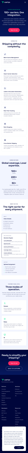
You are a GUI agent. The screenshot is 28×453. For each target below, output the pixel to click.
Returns (3, 400)
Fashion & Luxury (18, 393)
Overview (4, 389)
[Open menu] (25, 2)
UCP (2, 415)
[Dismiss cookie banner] (23, 429)
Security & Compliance (20, 426)
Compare (17, 421)
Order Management (6, 391)
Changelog (4, 419)
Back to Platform (14, 368)
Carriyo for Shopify (19, 419)
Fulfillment (4, 393)
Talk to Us (14, 30)
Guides (16, 424)
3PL (16, 395)
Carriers (16, 415)
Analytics (3, 402)
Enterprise (17, 389)
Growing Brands (18, 391)
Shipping (3, 395)
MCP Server (4, 413)
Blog (16, 410)
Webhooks (4, 417)
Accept (19, 447)
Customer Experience (6, 398)
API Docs (3, 410)
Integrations (4, 404)
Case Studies (18, 413)
